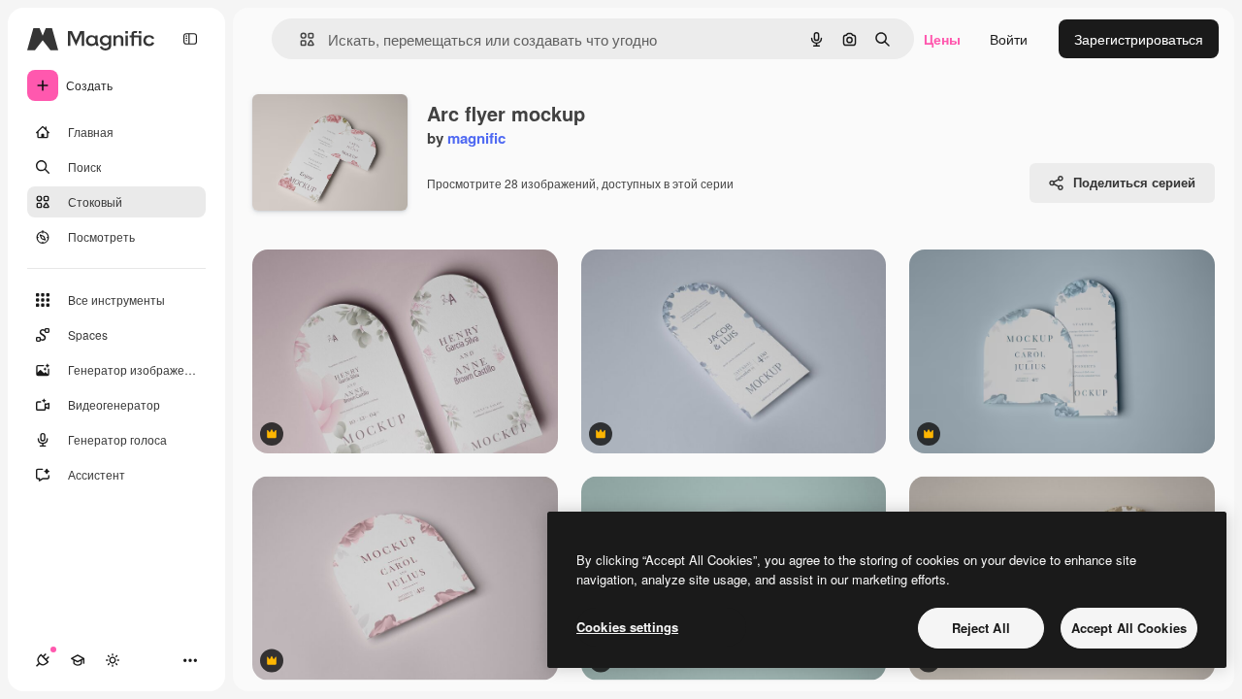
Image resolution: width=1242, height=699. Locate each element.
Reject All (981, 627)
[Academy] (77, 660)
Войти (1009, 39)
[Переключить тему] (112, 660)
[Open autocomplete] (299, 39)
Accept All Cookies (1129, 627)
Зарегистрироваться (1138, 39)
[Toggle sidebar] (190, 38)
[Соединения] (42, 660)
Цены (942, 39)
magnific (476, 138)
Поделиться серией (1134, 182)
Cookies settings (627, 626)
